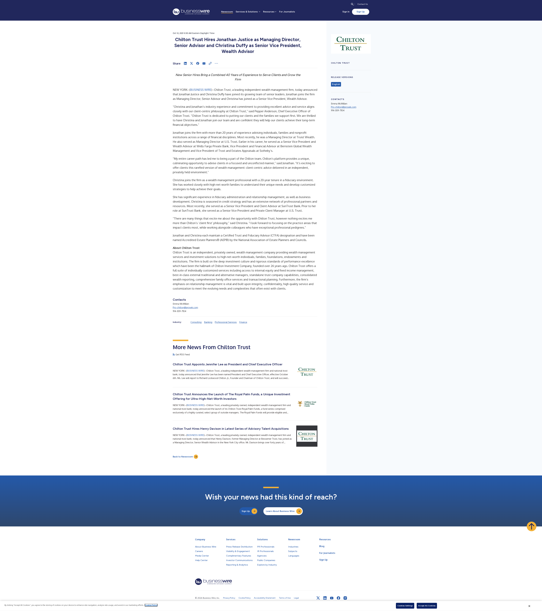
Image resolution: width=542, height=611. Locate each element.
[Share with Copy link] (210, 63)
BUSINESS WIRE (200, 89)
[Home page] (191, 11)
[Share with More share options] (216, 63)
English (336, 84)
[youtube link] (331, 598)
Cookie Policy (151, 605)
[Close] (529, 606)
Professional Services (226, 322)
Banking (208, 322)
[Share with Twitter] (191, 63)
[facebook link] (338, 598)
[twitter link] (318, 598)
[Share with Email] (204, 63)
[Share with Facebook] (197, 63)
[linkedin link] (325, 598)
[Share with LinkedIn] (185, 63)
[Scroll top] (531, 526)
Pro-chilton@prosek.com (185, 307)
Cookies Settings (405, 606)
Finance (243, 322)
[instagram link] (345, 598)
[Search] (352, 4)
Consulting (196, 322)
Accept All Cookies (426, 606)
